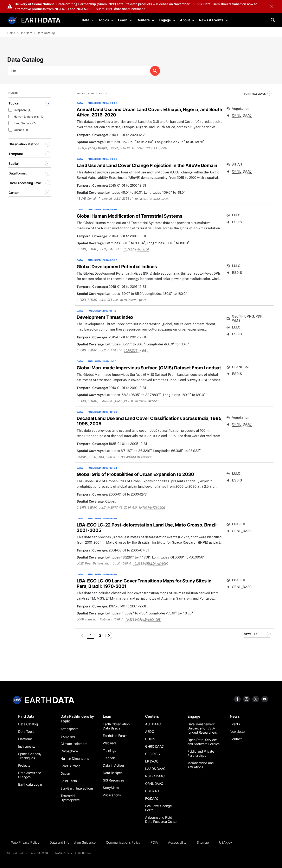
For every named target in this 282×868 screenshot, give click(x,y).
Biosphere (67, 736)
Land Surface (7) (25, 123)
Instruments (26, 746)
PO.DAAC (152, 798)
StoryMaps (111, 788)
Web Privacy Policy (25, 842)
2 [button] (100, 635)
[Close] (271, 6)
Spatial (13, 163)
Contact (236, 739)
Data (85, 20)
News (234, 716)
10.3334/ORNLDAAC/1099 (150, 563)
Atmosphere (69, 729)
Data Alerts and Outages (29, 775)
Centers (143, 20)
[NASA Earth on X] (255, 699)
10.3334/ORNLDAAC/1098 (143, 619)
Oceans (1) (21, 130)
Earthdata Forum (115, 736)
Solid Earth (68, 781)
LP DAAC (152, 761)
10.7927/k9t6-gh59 (133, 300)
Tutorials (109, 758)
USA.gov (225, 842)
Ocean (65, 773)
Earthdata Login (30, 784)
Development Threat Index (105, 317)
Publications (112, 795)
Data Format (17, 173)
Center (13, 193)
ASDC (149, 731)
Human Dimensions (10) (29, 116)
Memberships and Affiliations (200, 765)
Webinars (109, 743)
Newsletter (238, 731)
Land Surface (70, 766)
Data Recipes (112, 773)
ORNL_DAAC (242, 115)
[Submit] (155, 71)
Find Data (25, 33)
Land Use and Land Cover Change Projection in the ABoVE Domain (147, 165)
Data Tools (26, 731)
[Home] (40, 19)
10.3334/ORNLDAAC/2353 (152, 198)
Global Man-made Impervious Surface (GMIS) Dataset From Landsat (149, 367)
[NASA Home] (12, 20)
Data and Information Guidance (73, 842)
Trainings (109, 750)
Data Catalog (28, 724)
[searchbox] (83, 71)
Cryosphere (69, 751)
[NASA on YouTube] (264, 699)
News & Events (211, 20)
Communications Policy (123, 842)
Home (11, 33)
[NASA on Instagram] (246, 699)
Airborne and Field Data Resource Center (161, 819)
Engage (165, 20)
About (185, 20)
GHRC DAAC (154, 746)
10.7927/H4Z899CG (152, 507)
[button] (108, 635)
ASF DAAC (153, 724)
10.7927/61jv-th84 (136, 350)
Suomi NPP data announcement (120, 9)
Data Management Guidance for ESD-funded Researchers (202, 728)
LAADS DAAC (155, 769)
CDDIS (150, 739)
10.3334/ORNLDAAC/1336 (134, 457)
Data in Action (113, 765)
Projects (24, 765)
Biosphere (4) (22, 110)
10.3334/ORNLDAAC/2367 (149, 148)
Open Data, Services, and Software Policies (203, 742)
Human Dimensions (74, 759)
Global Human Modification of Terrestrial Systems (129, 216)
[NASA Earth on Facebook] (237, 699)
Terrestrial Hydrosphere (70, 798)
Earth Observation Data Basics (116, 726)
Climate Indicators (73, 744)
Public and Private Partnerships (200, 753)
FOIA (154, 842)
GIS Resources (113, 780)
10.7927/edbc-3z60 (136, 249)
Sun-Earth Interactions (76, 788)
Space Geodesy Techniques (29, 756)
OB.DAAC (152, 791)
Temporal (15, 154)
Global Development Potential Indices (117, 266)
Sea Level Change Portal (158, 808)
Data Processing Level (24, 183)
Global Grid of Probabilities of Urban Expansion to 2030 (135, 474)
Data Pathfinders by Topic (77, 718)
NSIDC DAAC (155, 776)
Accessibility (177, 842)
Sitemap (203, 842)
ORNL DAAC (154, 783)
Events (235, 724)
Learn (122, 20)
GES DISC (152, 754)
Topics (103, 20)
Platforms (25, 739)
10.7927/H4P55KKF (148, 401)
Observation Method (23, 144)
